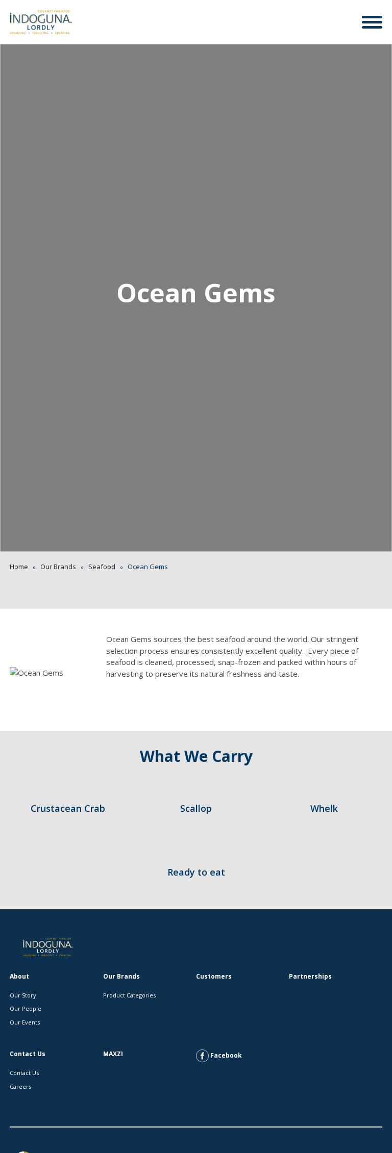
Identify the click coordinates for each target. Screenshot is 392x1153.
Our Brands (58, 566)
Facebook (225, 1055)
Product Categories (129, 995)
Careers (20, 1086)
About (19, 976)
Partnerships (310, 976)
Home (19, 566)
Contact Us (27, 1053)
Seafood (101, 566)
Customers (214, 976)
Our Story (23, 995)
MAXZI (113, 1053)
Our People (25, 1008)
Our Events (25, 1022)
